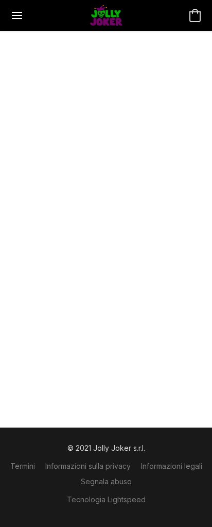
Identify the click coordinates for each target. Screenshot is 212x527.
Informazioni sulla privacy (88, 466)
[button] (106, 15)
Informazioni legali (171, 466)
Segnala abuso (106, 481)
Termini (22, 466)
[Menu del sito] (17, 15)
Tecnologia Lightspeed (106, 499)
